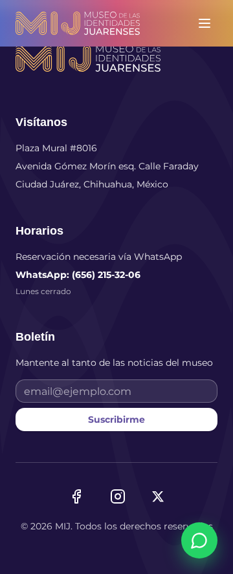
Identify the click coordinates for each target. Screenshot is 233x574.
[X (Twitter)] (158, 496)
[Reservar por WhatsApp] (199, 540)
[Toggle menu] (204, 23)
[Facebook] (76, 496)
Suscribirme (116, 419)
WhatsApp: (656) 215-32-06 (78, 275)
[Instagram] (118, 496)
